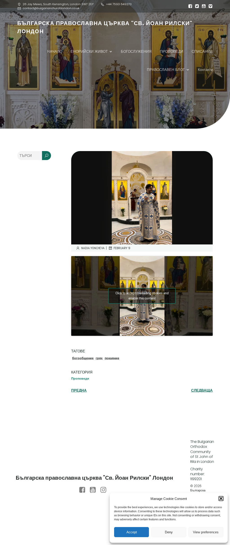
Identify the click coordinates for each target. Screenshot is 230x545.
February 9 (122, 248)
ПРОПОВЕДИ (171, 51)
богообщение (83, 358)
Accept (131, 532)
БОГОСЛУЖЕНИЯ (136, 51)
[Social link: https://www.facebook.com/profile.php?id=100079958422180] (84, 490)
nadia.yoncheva (93, 248)
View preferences (206, 532)
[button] (221, 498)
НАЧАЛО (54, 51)
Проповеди (80, 378)
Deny (169, 532)
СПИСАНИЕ (202, 51)
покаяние (112, 358)
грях (99, 358)
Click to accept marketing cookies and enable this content (142, 295)
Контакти (205, 69)
